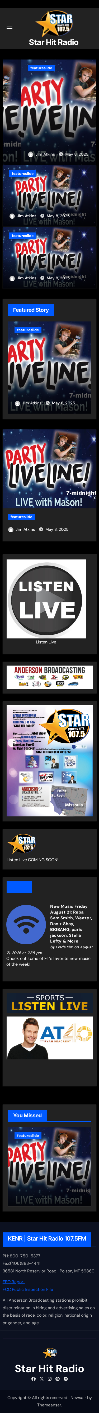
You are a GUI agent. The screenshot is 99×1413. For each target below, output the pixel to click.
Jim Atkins (27, 154)
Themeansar (49, 1405)
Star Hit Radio (53, 42)
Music (19, 887)
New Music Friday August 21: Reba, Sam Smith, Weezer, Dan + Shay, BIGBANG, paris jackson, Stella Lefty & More (71, 924)
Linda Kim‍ (64, 947)
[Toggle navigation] (9, 28)
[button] (89, 111)
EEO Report (14, 1282)
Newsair (78, 1397)
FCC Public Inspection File (28, 1289)
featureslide (23, 68)
